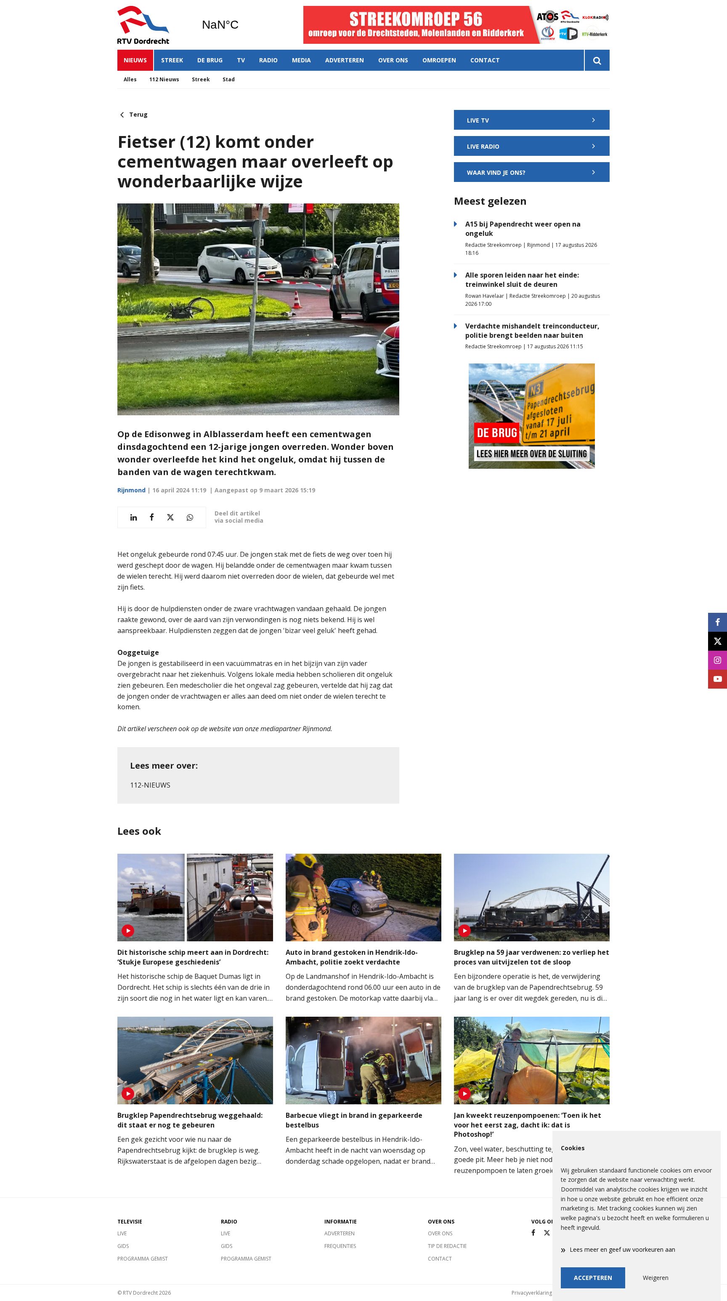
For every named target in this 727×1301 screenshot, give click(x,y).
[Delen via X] (170, 517)
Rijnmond (131, 490)
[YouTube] (717, 679)
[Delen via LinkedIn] (133, 517)
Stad (229, 79)
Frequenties (340, 1246)
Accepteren (593, 1278)
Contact (485, 60)
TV (241, 60)
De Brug (210, 60)
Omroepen (439, 60)
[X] (547, 1233)
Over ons (393, 60)
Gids (123, 1246)
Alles (130, 79)
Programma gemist (142, 1258)
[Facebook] (533, 1233)
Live (122, 1233)
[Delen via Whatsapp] (189, 517)
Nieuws (135, 60)
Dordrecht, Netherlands (241, 24)
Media (301, 60)
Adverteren (344, 60)
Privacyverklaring (532, 1292)
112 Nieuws (164, 79)
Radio (268, 60)
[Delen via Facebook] (151, 517)
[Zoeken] (597, 60)
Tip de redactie (447, 1246)
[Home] (153, 25)
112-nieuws (150, 785)
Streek (172, 60)
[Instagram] (717, 660)
